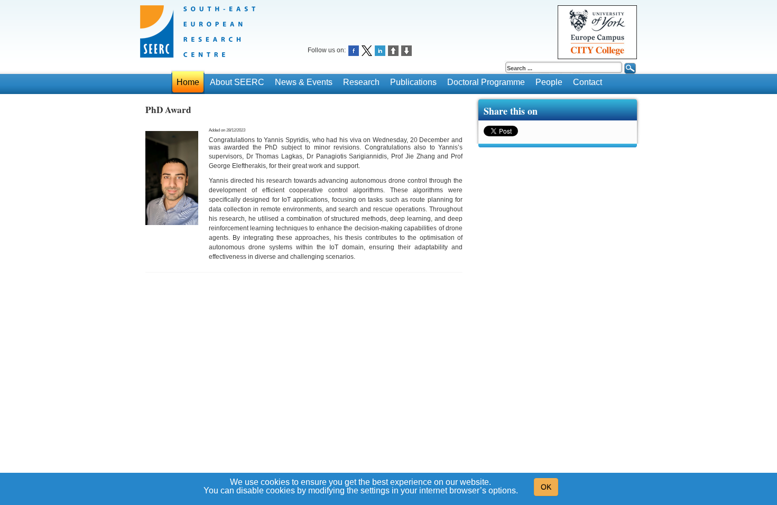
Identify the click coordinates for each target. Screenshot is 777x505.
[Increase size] (393, 49)
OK (546, 487)
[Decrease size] (406, 49)
